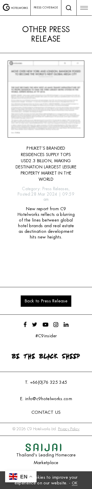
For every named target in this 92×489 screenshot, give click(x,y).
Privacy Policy (69, 429)
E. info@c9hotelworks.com (46, 399)
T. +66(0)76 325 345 (46, 382)
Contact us (46, 412)
